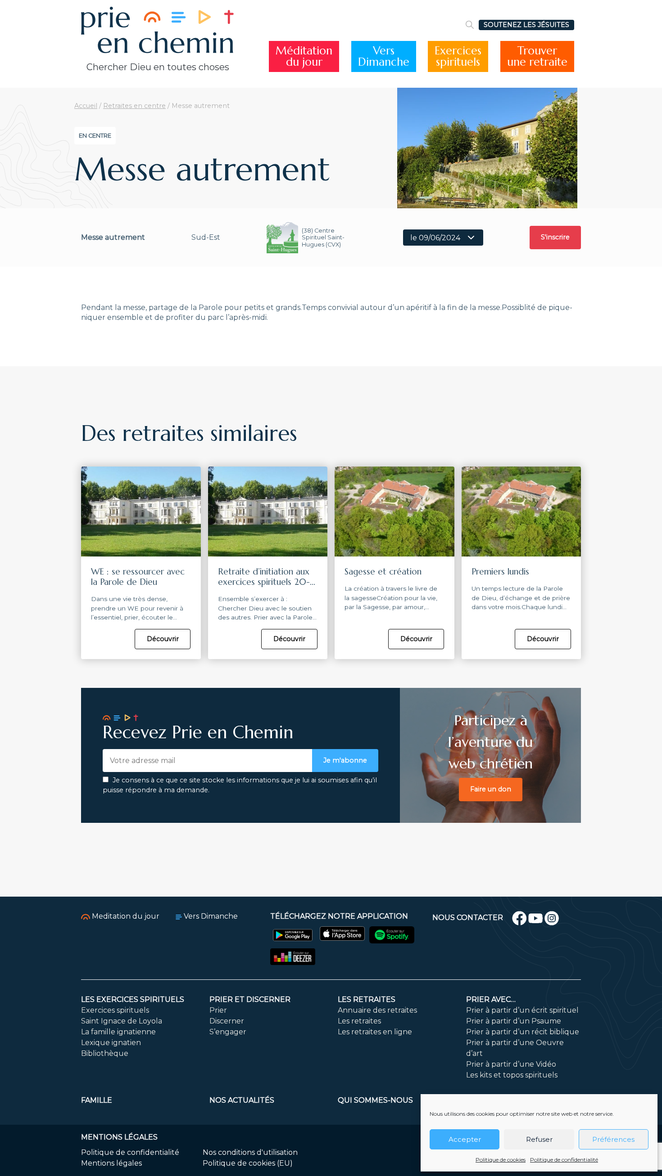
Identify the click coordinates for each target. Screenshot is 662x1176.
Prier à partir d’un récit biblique (522, 1032)
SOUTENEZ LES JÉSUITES (526, 25)
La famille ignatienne (118, 1032)
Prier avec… (491, 999)
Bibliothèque (104, 1053)
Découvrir (163, 639)
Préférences (613, 1139)
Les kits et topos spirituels (512, 1075)
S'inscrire (555, 237)
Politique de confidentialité (564, 1159)
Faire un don (490, 789)
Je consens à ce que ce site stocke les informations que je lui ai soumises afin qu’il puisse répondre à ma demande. (240, 785)
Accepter (465, 1139)
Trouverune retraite (537, 56)
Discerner (226, 1021)
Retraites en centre (134, 106)
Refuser (539, 1139)
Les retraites (366, 999)
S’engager (227, 1032)
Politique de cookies (501, 1159)
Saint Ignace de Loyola (121, 1021)
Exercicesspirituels (458, 56)
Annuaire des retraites (377, 1010)
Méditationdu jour (304, 56)
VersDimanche (383, 56)
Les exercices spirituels (132, 999)
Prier (218, 1010)
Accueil (85, 106)
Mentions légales (111, 1163)
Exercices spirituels (115, 1010)
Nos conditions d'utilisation (250, 1152)
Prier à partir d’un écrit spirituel (522, 1010)
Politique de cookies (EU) (248, 1163)
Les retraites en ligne (375, 1032)
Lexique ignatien (111, 1042)
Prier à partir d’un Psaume (513, 1021)
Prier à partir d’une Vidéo (511, 1064)
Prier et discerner (249, 999)
